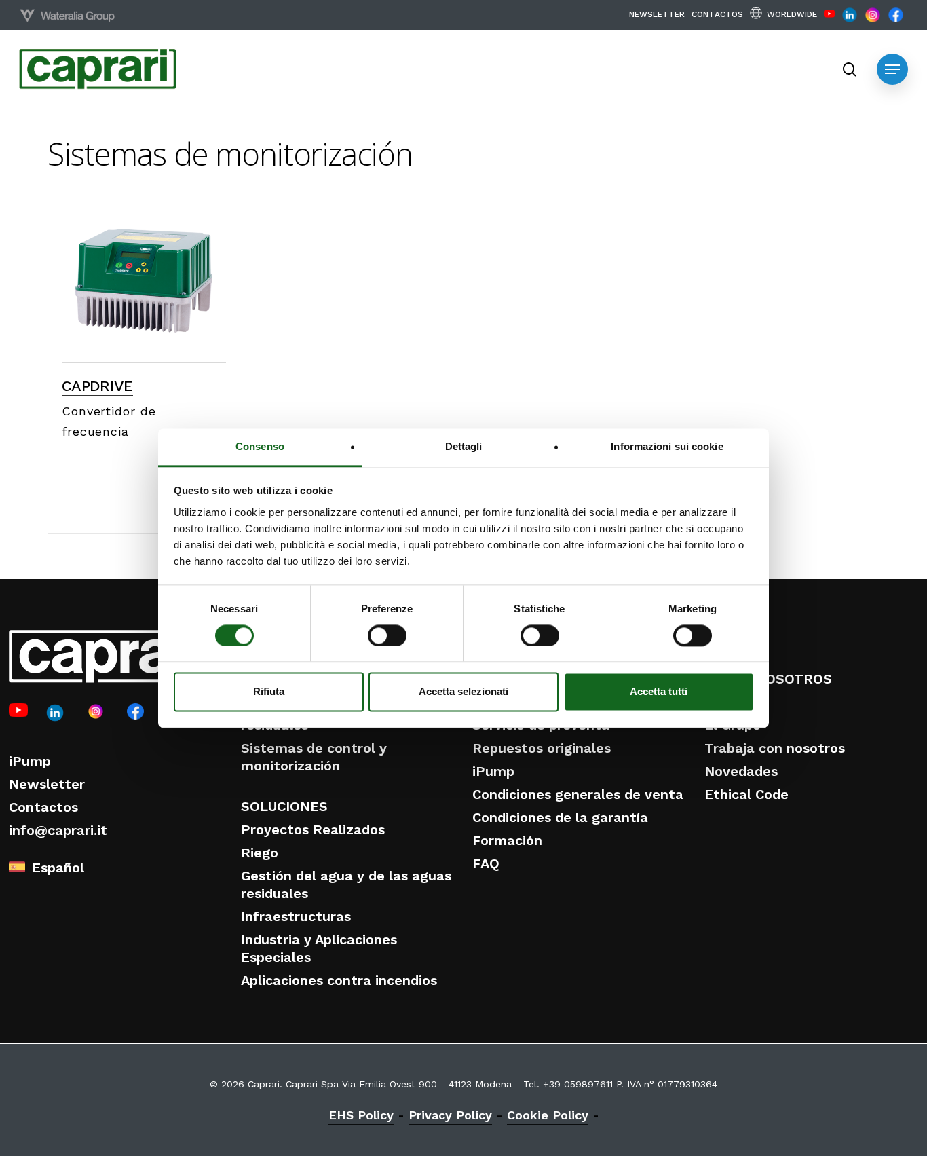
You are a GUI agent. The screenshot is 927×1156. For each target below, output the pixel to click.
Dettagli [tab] (464, 446)
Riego (259, 852)
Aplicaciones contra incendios (339, 980)
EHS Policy (361, 1115)
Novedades (741, 771)
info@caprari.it (58, 830)
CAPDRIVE (97, 385)
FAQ (485, 863)
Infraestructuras (296, 916)
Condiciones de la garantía (560, 817)
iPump (30, 761)
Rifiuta (268, 692)
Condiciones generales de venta (577, 794)
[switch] (387, 635)
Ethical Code (746, 794)
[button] (892, 69)
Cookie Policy (547, 1115)
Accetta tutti (658, 692)
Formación (507, 840)
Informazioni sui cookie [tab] (667, 446)
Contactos (43, 807)
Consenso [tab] (259, 446)
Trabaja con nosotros (774, 748)
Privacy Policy (450, 1115)
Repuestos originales (541, 748)
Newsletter (47, 784)
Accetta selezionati (463, 692)
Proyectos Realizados (313, 829)
